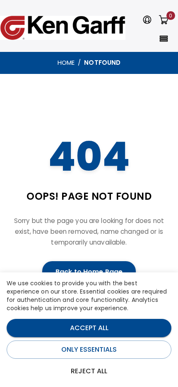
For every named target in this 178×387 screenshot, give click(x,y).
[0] (163, 20)
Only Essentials (89, 349)
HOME (66, 62)
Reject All (89, 371)
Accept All (89, 328)
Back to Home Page (89, 272)
